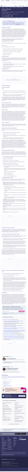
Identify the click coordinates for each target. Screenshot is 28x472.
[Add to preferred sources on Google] (12, 16)
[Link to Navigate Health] (12, 459)
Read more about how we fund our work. (8, 454)
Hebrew (25, 377)
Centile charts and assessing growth (7, 411)
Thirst (15, 414)
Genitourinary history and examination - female (7, 420)
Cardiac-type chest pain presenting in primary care (7, 409)
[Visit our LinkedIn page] (24, 439)
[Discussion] (8, 16)
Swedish (6, 378)
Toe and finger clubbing (18, 416)
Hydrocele (16, 404)
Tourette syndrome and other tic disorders (19, 418)
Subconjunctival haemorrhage (19, 413)
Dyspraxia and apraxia (6, 417)
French (15, 377)
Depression (4, 416)
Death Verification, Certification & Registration (11, 325)
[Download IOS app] (17, 434)
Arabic (3, 378)
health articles (18, 24)
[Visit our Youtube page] (22, 439)
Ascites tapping (5, 405)
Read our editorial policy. (6, 430)
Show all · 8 (24, 18)
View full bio (11, 356)
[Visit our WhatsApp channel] (19, 439)
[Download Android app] (23, 434)
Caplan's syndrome (6, 406)
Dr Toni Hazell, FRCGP (6, 383)
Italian (17, 377)
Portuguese (20, 377)
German (11, 377)
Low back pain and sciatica (19, 405)
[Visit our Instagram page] (25, 439)
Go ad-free (25, 0)
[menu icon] (26, 6)
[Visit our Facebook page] (21, 439)
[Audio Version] (10, 16)
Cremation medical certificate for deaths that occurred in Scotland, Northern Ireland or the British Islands (14, 337)
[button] (14, 21)
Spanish (13, 377)
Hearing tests (17, 402)
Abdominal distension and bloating (7, 403)
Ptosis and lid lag (17, 411)
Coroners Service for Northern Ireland (9, 333)
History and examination (12, 7)
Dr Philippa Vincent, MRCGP (7, 385)
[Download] (2, 16)
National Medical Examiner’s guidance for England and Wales (13, 338)
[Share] (4, 16)
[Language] (6, 16)
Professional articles (5, 7)
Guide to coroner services (7, 319)
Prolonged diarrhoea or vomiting (18, 408)
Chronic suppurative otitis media (7, 414)
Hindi (22, 377)
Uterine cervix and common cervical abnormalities (19, 421)
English (9, 377)
